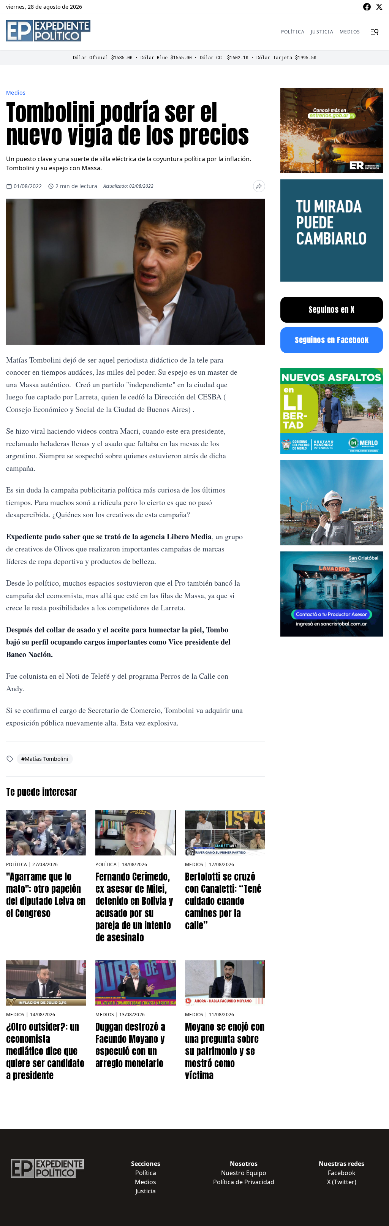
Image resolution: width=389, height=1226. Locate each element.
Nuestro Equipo (243, 1173)
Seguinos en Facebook (331, 340)
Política (293, 32)
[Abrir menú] (374, 32)
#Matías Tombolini (44, 758)
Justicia (322, 32)
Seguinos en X (331, 309)
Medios (350, 32)
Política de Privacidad (243, 1182)
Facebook (342, 1173)
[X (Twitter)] (379, 7)
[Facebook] (367, 7)
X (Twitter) (341, 1182)
